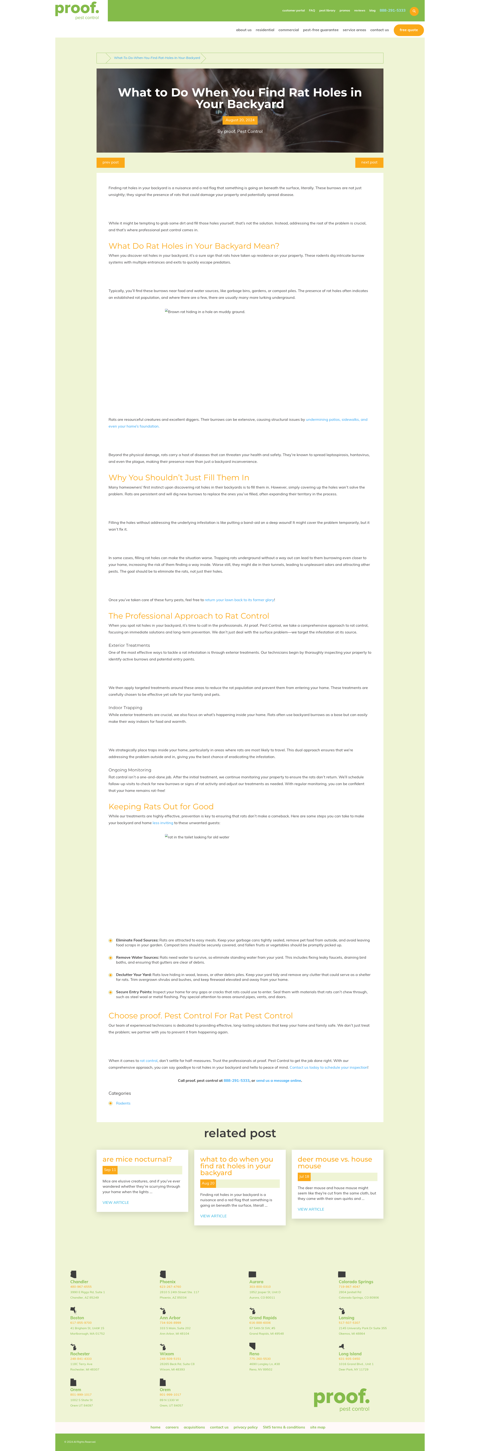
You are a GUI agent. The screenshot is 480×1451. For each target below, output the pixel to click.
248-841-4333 (81, 1359)
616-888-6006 (260, 1322)
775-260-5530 (260, 1359)
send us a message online (278, 1081)
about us (244, 30)
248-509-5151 (170, 1359)
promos (345, 10)
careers (172, 1427)
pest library (327, 10)
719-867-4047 (349, 1286)
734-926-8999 (170, 1322)
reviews (359, 10)
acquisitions (194, 1427)
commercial (288, 30)
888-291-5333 (393, 11)
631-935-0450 (349, 1359)
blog (372, 10)
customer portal (293, 10)
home (155, 1427)
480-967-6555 (81, 1286)
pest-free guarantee (321, 30)
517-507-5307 (349, 1322)
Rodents (123, 1103)
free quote (409, 30)
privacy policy (246, 1427)
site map (317, 1427)
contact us (379, 30)
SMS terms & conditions (284, 1427)
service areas (354, 30)
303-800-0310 (260, 1286)
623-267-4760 (170, 1286)
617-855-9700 (81, 1322)
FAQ (312, 10)
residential (265, 30)
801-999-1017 (81, 1394)
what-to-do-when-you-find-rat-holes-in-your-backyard (157, 58)
